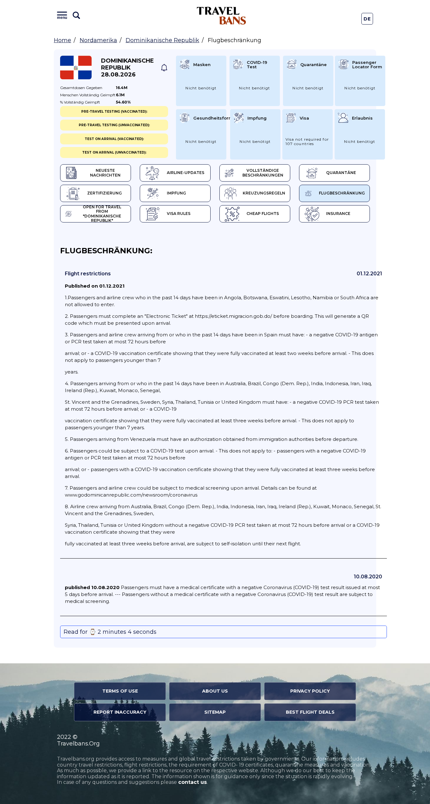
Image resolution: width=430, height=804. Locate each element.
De (367, 19)
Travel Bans (221, 15)
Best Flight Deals (310, 712)
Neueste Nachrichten (105, 172)
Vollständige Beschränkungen (262, 172)
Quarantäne (341, 172)
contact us (192, 782)
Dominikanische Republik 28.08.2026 (127, 67)
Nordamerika (98, 40)
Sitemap (215, 712)
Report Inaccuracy (119, 712)
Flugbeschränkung (342, 193)
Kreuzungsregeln (264, 193)
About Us (215, 691)
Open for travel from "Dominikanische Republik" (102, 213)
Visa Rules (178, 213)
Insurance (338, 213)
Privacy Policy (310, 691)
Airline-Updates (185, 172)
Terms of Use (120, 691)
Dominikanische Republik (162, 40)
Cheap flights (262, 213)
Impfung (176, 193)
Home (62, 40)
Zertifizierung (104, 193)
